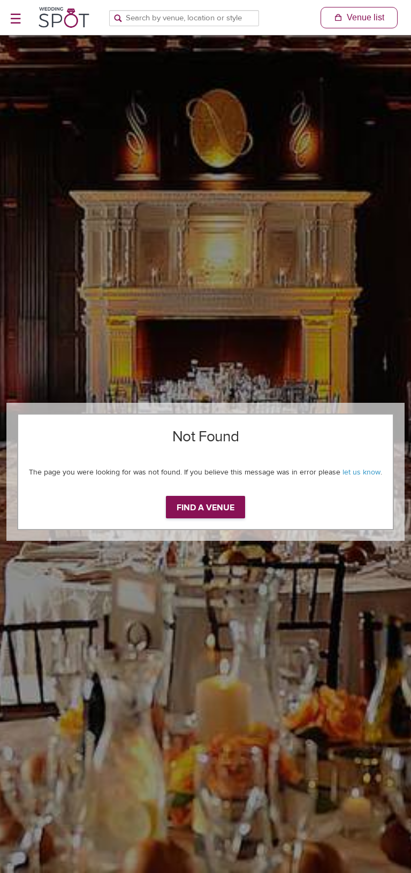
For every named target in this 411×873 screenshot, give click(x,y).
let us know (361, 472)
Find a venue (205, 507)
